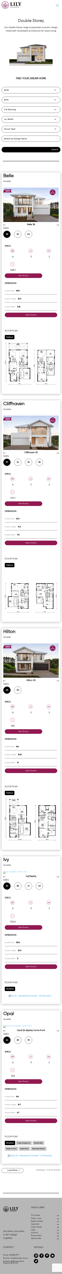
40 (28, 234)
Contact (34, 1233)
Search (55, 150)
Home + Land (36, 1218)
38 (7, 234)
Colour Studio (36, 1227)
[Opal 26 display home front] (31, 1027)
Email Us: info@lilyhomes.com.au (15, 1258)
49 (39, 886)
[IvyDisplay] (31, 872)
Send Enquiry (23, 276)
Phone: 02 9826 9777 (11, 1255)
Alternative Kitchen (38, 1148)
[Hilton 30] (31, 660)
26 (7, 1040)
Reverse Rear (38, 1143)
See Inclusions (31, 315)
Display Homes (37, 1221)
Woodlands (10, 989)
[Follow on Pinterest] (47, 1256)
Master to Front (11, 1148)
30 (18, 690)
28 (7, 690)
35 (18, 234)
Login (33, 1230)
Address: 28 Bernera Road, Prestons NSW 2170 (13, 1262)
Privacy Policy (36, 1235)
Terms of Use (36, 1238)
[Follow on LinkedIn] (52, 1256)
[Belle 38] (31, 205)
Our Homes (35, 1215)
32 (18, 462)
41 (29, 886)
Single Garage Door (23, 1143)
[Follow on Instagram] (36, 1256)
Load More (12, 1170)
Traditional (9, 337)
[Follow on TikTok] (36, 1261)
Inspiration (35, 1224)
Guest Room (24, 1148)
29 (7, 462)
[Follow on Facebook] (41, 1256)
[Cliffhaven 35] (31, 433)
